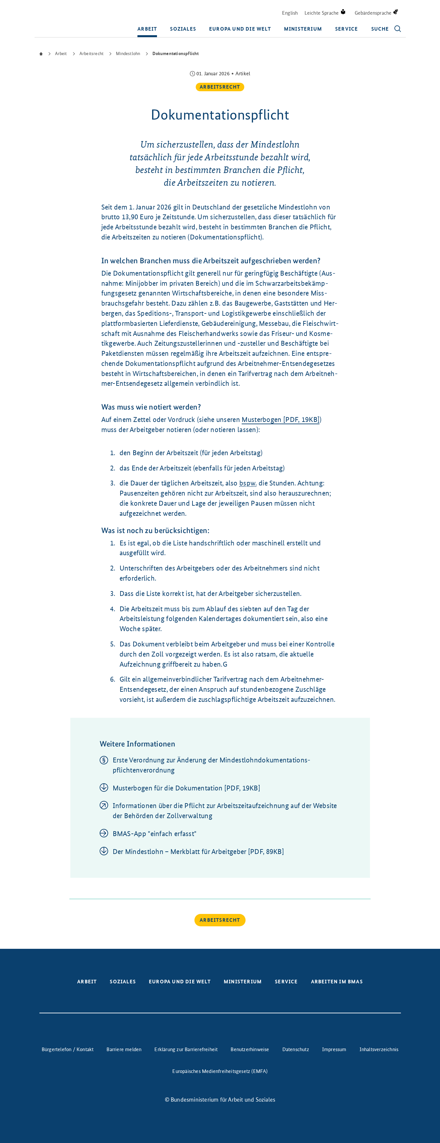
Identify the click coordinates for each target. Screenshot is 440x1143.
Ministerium (303, 29)
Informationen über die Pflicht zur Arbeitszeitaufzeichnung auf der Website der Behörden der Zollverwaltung (225, 811)
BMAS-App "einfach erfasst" (155, 834)
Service (346, 29)
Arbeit (147, 29)
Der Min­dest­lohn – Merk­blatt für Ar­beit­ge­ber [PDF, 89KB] (198, 851)
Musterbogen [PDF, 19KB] (280, 419)
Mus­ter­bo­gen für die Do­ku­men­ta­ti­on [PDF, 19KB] (187, 788)
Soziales (183, 29)
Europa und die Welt (240, 29)
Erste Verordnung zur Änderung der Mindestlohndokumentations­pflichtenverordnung (212, 765)
